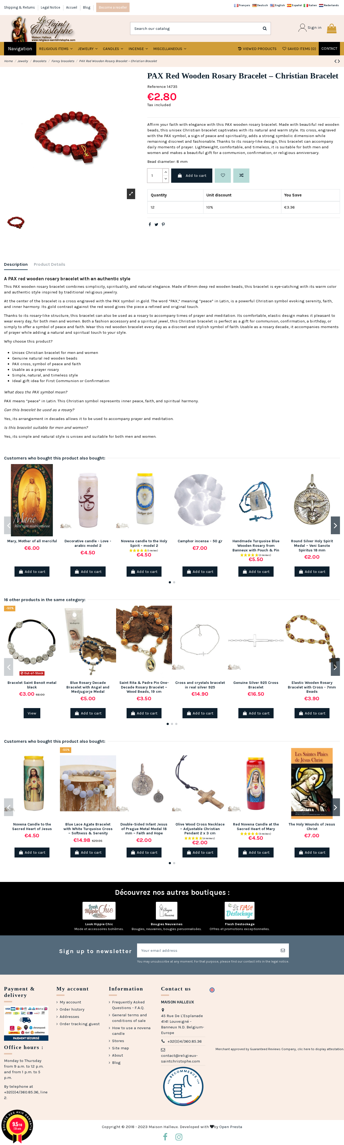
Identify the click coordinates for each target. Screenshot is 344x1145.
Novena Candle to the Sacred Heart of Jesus (32, 826)
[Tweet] (156, 224)
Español (296, 5)
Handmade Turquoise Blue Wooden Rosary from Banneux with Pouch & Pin (256, 545)
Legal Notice (51, 7)
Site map (120, 1048)
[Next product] (339, 61)
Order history (72, 1009)
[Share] (150, 224)
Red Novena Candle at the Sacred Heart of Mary (256, 826)
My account (70, 1002)
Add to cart (196, 175)
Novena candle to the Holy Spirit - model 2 (144, 543)
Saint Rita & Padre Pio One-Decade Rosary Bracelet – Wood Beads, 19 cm (144, 687)
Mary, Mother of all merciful (32, 541)
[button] (87, 48)
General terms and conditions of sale (129, 1018)
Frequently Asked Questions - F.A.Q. (128, 1005)
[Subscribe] (283, 950)
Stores (118, 1040)
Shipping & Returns (20, 7)
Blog (86, 7)
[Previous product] (336, 61)
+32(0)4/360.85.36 (184, 1041)
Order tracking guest (80, 1023)
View (32, 713)
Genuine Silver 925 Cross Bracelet (255, 685)
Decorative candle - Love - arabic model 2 (87, 543)
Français (244, 5)
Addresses (69, 1016)
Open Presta (230, 1126)
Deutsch (262, 5)
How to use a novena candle (131, 1030)
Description (16, 264)
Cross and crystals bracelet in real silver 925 (200, 685)
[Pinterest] (163, 224)
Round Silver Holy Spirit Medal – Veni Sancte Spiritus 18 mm (312, 545)
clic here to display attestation (320, 1049)
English (279, 5)
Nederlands (331, 5)
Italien (312, 5)
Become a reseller (113, 7)
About (117, 1055)
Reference (156, 86)
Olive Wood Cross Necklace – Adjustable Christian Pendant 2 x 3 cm (200, 829)
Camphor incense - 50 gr (200, 541)
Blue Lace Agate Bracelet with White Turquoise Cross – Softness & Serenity (88, 829)
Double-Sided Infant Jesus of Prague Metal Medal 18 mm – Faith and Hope (143, 829)
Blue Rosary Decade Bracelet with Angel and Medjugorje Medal (87, 687)
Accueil (72, 7)
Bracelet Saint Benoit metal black (32, 685)
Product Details (49, 264)
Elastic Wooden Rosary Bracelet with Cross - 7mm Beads (312, 687)
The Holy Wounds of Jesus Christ (312, 826)
